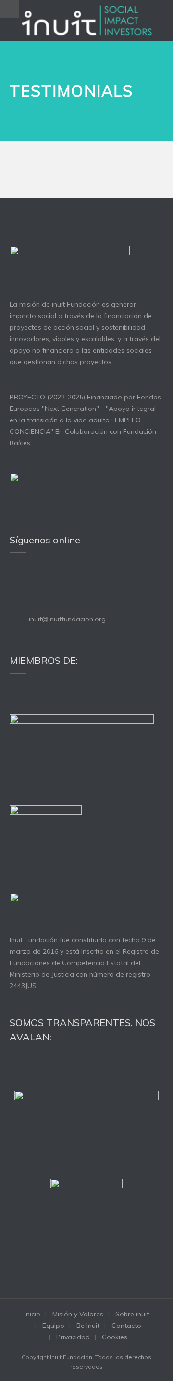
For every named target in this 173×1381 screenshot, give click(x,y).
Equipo (53, 1325)
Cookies (114, 1337)
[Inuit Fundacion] (87, 20)
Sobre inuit (132, 1314)
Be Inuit (87, 1325)
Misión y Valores (77, 1314)
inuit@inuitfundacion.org (67, 619)
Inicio (32, 1314)
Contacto (126, 1325)
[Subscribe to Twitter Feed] (14, 580)
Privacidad (73, 1337)
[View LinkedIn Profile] (27, 580)
